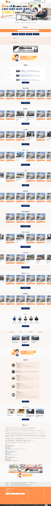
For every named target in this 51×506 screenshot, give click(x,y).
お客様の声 (27, 492)
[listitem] (10, 95)
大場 (15, 483)
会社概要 (34, 2)
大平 (25, 483)
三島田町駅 (26, 39)
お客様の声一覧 (25, 401)
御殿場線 (19, 484)
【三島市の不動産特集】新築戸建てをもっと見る (25, 226)
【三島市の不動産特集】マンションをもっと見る (25, 288)
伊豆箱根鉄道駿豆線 (15, 484)
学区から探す (36, 34)
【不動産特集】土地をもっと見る (25, 185)
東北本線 (29, 484)
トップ (21, 2)
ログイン (42, 1)
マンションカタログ (20, 501)
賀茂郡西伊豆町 (19, 43)
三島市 (21, 42)
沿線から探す (30, 2)
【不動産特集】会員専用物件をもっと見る (25, 205)
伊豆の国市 (31, 42)
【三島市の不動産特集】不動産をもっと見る (25, 103)
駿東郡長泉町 (24, 42)
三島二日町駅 (19, 39)
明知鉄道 (32, 484)
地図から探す (29, 34)
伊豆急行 (25, 484)
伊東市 (25, 43)
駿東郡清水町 (35, 42)
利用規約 (24, 501)
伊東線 (27, 484)
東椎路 (20, 483)
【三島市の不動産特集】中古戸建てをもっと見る (25, 246)
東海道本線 (12, 484)
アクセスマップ (28, 495)
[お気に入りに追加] (24, 116)
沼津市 (18, 42)
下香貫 (14, 483)
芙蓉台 (22, 483)
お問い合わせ (43, 2)
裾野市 (22, 43)
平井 (24, 483)
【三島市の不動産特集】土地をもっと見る (25, 267)
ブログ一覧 (25, 419)
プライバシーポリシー (28, 501)
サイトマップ (32, 501)
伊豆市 (38, 42)
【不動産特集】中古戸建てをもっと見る (25, 144)
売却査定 (39, 2)
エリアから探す (25, 2)
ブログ (36, 2)
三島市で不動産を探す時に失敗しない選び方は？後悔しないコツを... (27, 74)
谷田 (12, 483)
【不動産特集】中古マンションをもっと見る (25, 164)
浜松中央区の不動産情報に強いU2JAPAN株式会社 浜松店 (11, 460)
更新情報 (25, 82)
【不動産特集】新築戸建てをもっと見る (25, 123)
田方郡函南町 (28, 42)
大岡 (11, 483)
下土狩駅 (22, 39)
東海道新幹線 (22, 484)
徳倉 (17, 483)
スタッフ (27, 490)
